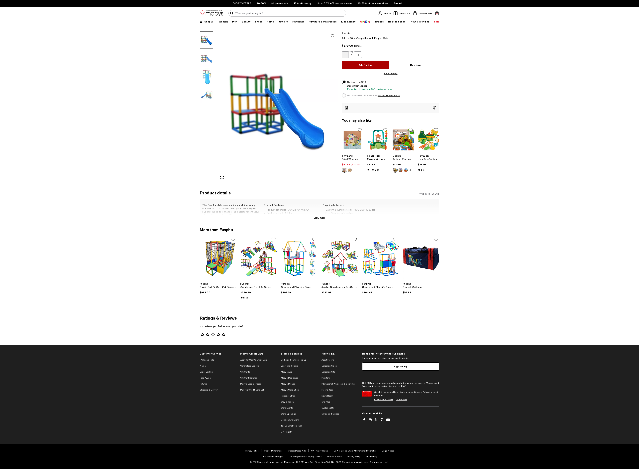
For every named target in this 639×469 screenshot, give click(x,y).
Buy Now (415, 64)
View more (319, 217)
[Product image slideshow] (277, 106)
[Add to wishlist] (332, 35)
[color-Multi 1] (395, 170)
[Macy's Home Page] (211, 13)
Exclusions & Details (383, 399)
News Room (327, 396)
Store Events (287, 408)
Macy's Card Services (250, 384)
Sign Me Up (401, 366)
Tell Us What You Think (291, 426)
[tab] (206, 39)
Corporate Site (328, 372)
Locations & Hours (289, 366)
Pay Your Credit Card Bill (252, 390)
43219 (362, 82)
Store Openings (288, 414)
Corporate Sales (329, 366)
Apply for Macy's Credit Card (253, 360)
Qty (351, 51)
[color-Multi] (344, 170)
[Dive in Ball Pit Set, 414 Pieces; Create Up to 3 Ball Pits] (218, 258)
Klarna (203, 366)
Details (358, 45)
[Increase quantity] (358, 54)
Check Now (401, 399)
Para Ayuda (205, 378)
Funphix (347, 33)
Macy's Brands (288, 384)
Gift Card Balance (248, 378)
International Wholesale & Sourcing (338, 384)
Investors (325, 378)
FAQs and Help (207, 360)
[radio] (344, 170)
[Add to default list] (360, 130)
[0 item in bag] (437, 13)
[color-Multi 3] (406, 170)
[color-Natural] (350, 170)
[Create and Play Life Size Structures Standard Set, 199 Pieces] (380, 258)
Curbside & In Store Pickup (293, 360)
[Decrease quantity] (345, 54)
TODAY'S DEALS (241, 3)
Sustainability (327, 408)
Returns (203, 384)
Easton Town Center (389, 95)
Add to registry (390, 73)
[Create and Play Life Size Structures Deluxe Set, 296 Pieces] (299, 258)
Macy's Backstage (289, 378)
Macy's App (286, 372)
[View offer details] (390, 108)
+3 (410, 170)
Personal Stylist (288, 396)
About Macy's (327, 360)
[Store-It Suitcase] (421, 258)
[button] (269, 106)
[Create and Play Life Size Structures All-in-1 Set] (258, 258)
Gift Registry (286, 432)
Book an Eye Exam (290, 420)
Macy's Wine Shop (290, 390)
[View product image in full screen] (222, 178)
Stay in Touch (287, 402)
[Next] (435, 140)
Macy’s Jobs (327, 390)
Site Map (325, 402)
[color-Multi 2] (401, 170)
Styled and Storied (330, 414)
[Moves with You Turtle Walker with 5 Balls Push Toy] (378, 140)
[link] (352, 163)
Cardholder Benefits (249, 366)
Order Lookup (206, 372)
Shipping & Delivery (209, 390)
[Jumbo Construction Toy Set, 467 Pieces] (339, 258)
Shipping (361, 216)
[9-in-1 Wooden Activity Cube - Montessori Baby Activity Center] (352, 140)
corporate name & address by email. (371, 462)
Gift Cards (245, 372)
